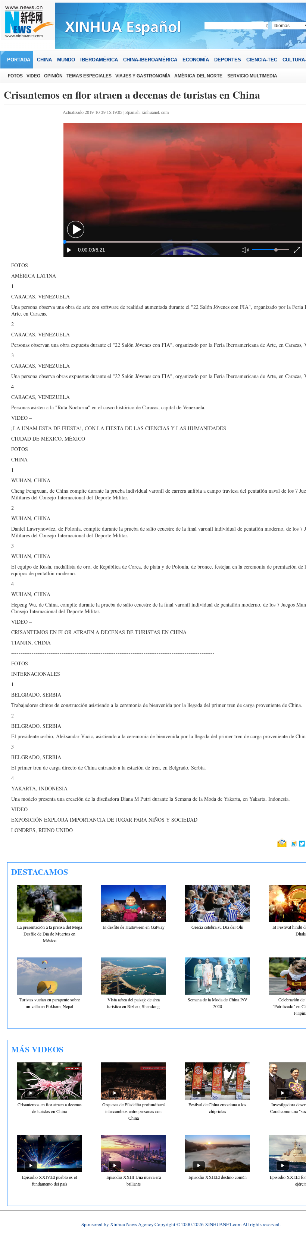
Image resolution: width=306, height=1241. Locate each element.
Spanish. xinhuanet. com (147, 112)
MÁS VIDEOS (37, 1049)
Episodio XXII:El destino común (217, 1177)
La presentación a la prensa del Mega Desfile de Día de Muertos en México (49, 933)
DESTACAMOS (39, 872)
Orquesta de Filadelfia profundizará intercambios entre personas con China (133, 1111)
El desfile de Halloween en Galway (134, 927)
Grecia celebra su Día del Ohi (217, 927)
